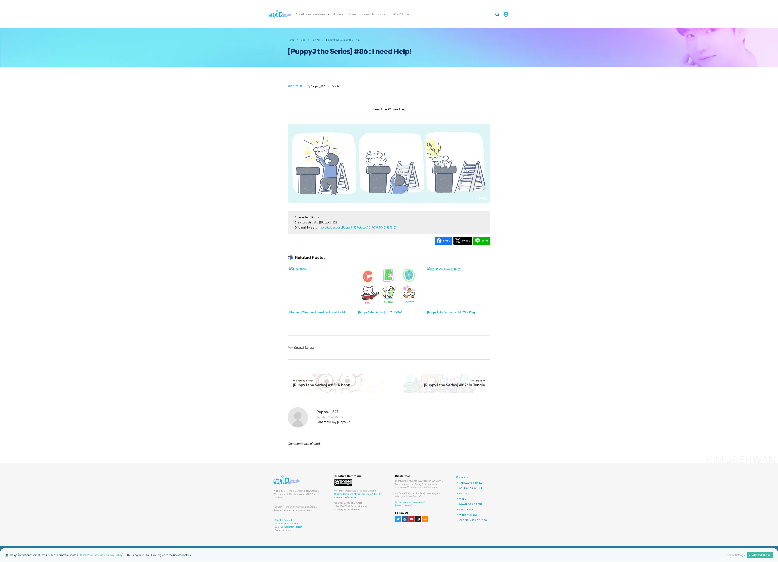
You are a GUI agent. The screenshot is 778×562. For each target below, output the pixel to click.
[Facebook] (405, 519)
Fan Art (316, 40)
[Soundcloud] (425, 519)
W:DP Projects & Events (286, 523)
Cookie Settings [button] (283, 530)
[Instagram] (418, 519)
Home (291, 40)
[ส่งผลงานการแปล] (403, 505)
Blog (303, 40)
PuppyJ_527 (318, 86)
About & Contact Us (285, 520)
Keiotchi (299, 347)
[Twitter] (398, 519)
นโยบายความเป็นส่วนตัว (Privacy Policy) (101, 555)
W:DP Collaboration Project (288, 526)
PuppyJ (309, 347)
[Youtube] (411, 519)
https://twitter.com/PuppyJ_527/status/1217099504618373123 (357, 227)
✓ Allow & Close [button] (760, 555)
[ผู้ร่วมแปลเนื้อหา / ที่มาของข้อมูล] (410, 502)
